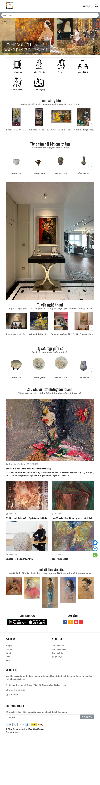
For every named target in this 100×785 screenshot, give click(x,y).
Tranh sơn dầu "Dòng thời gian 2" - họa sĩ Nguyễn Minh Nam (83, 130)
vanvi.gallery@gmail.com (17, 689)
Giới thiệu (9, 649)
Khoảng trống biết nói (60, 558)
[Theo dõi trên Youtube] (76, 622)
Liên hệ (8, 656)
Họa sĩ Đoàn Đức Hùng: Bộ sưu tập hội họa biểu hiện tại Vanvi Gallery (73, 518)
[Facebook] (95, 542)
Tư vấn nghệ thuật (50, 305)
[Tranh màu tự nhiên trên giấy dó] (16, 321)
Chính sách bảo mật (58, 645)
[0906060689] (95, 555)
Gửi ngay (88, 717)
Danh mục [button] (10, 639)
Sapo (16, 732)
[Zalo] (95, 548)
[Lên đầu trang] (94, 777)
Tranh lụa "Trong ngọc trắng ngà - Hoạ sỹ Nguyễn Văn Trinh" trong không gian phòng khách (83, 334)
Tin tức (8, 660)
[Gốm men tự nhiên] (16, 160)
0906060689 (13, 694)
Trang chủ (9, 645)
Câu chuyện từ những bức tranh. (50, 389)
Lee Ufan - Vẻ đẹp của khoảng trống (19, 558)
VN (84, 6)
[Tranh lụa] (83, 321)
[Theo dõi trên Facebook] (65, 622)
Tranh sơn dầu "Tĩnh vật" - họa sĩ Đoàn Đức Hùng (39, 130)
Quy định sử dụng (57, 656)
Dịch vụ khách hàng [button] (15, 705)
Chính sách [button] (57, 639)
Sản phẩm (9, 653)
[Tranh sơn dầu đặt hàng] (39, 321)
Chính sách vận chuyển (59, 649)
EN (86, 6)
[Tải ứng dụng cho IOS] (37, 622)
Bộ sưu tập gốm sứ (50, 348)
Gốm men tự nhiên (16, 173)
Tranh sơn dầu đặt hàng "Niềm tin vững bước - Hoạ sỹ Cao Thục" (39, 334)
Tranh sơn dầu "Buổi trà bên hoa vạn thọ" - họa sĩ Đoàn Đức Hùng (16, 130)
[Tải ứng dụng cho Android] (17, 622)
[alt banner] (50, 241)
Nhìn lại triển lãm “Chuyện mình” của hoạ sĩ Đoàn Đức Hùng (28, 468)
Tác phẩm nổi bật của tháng (50, 144)
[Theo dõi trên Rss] (70, 622)
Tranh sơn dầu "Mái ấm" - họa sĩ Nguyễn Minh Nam (61, 130)
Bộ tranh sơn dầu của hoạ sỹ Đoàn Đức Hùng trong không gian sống (61, 334)
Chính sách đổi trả (57, 653)
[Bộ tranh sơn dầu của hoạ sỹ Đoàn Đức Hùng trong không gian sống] (61, 321)
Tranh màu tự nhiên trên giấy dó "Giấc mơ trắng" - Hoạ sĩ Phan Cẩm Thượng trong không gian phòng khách (16, 334)
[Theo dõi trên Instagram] (81, 622)
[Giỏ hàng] (96, 5)
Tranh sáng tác (50, 100)
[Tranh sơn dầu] (16, 117)
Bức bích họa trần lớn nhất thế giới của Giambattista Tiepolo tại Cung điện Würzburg (27, 518)
